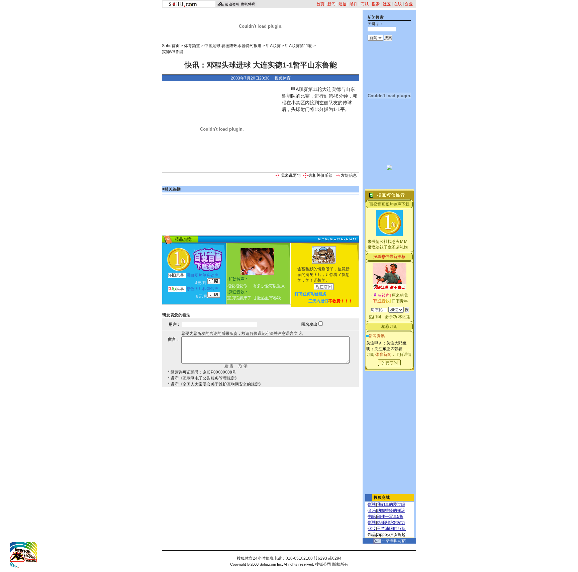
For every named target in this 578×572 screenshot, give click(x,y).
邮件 (354, 4)
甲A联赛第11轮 (298, 45)
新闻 (331, 4)
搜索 (376, 4)
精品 (372, 534)
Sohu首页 (171, 45)
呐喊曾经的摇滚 (391, 510)
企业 (409, 4)
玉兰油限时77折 (391, 528)
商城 (365, 4)
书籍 (372, 516)
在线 (398, 4)
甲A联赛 (273, 45)
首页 (320, 4)
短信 (343, 4)
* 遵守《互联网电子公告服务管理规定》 (203, 378)
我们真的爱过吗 (391, 504)
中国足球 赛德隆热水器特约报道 (233, 45)
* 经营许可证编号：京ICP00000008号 (202, 372)
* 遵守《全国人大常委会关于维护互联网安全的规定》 (215, 384)
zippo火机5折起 (391, 534)
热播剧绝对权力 (391, 522)
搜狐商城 (382, 497)
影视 (372, 504)
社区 (387, 4)
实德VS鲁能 (172, 51)
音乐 (372, 510)
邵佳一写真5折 (390, 516)
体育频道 (192, 45)
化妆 (372, 528)
